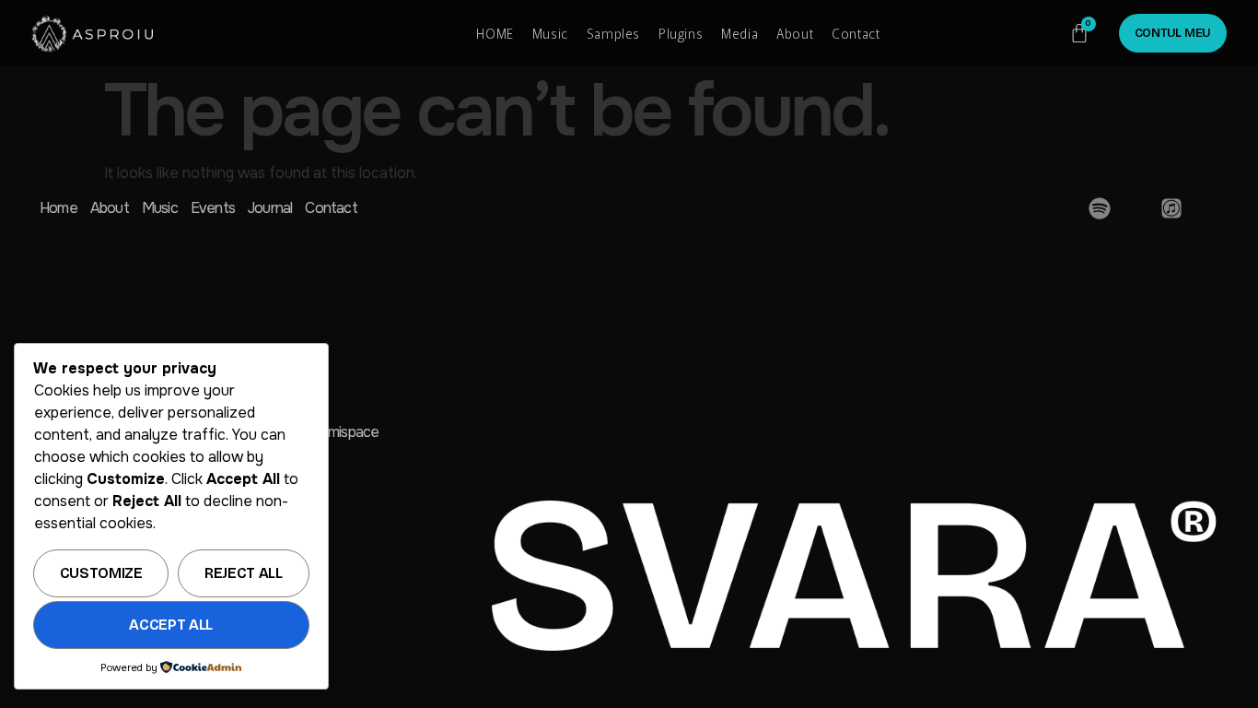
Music (550, 33)
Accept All (171, 624)
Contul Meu (1173, 33)
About (794, 33)
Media (739, 33)
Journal (270, 208)
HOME (494, 33)
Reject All (243, 573)
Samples (613, 33)
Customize (101, 573)
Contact (855, 33)
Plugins (680, 33)
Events (213, 208)
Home (58, 208)
